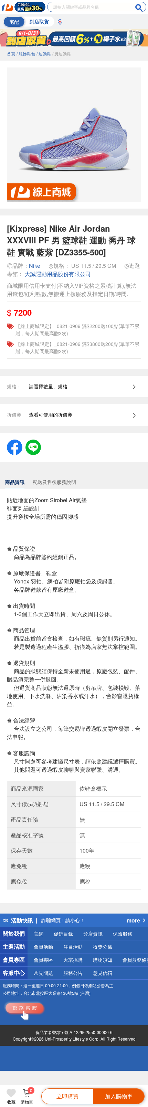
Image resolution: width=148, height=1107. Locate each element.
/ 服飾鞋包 (26, 53)
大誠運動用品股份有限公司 (58, 274)
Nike (34, 266)
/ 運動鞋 (43, 53)
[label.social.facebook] (14, 446)
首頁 (11, 53)
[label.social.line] (33, 446)
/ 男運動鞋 (61, 53)
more (133, 920)
